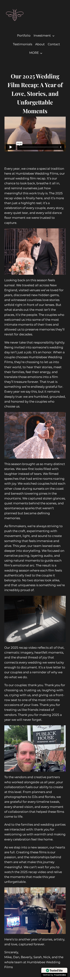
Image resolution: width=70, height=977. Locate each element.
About (40, 44)
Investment (42, 35)
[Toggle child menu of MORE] (41, 53)
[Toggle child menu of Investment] (53, 35)
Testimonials (22, 44)
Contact (54, 44)
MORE (34, 53)
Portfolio (24, 35)
